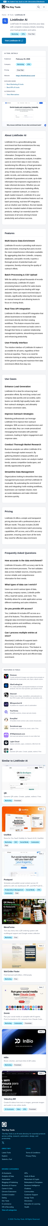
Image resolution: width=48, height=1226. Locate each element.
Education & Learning (32, 1204)
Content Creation (8, 1195)
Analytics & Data (8, 1176)
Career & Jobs (7, 1188)
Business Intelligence (32, 1185)
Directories (28, 1201)
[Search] (38, 7)
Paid (6, 845)
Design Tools (29, 1198)
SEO (15, 842)
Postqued (8, 880)
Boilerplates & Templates (33, 1182)
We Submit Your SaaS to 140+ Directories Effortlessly (26, 1)
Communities (29, 1191)
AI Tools (11, 15)
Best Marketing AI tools (15, 84)
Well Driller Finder (11, 972)
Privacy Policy (31, 1156)
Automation (35, 842)
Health (26, 1207)
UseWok (7, 835)
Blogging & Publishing (10, 1182)
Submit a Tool (7, 1159)
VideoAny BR (10, 1099)
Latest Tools (6, 1153)
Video (18, 1109)
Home (4, 15)
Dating (4, 1198)
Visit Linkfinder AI (12, 41)
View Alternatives (13, 94)
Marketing (15, 34)
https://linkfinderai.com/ (25, 76)
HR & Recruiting (8, 1207)
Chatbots (27, 1188)
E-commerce (6, 1204)
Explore (4, 1156)
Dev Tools (5, 1201)
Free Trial (31, 34)
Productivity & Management (14, 890)
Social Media (24, 842)
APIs (23, 34)
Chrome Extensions (9, 1191)
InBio (6, 1057)
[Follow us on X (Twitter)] (3, 1142)
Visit (40, 767)
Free (15, 937)
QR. (5, 793)
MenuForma (9, 927)
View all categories (9, 1210)
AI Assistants (9, 1109)
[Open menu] (44, 7)
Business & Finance (9, 1185)
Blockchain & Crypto (31, 1179)
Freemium (17, 800)
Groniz (7, 1013)
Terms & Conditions (33, 1153)
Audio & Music (29, 1176)
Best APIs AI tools (13, 87)
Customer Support (31, 1195)
